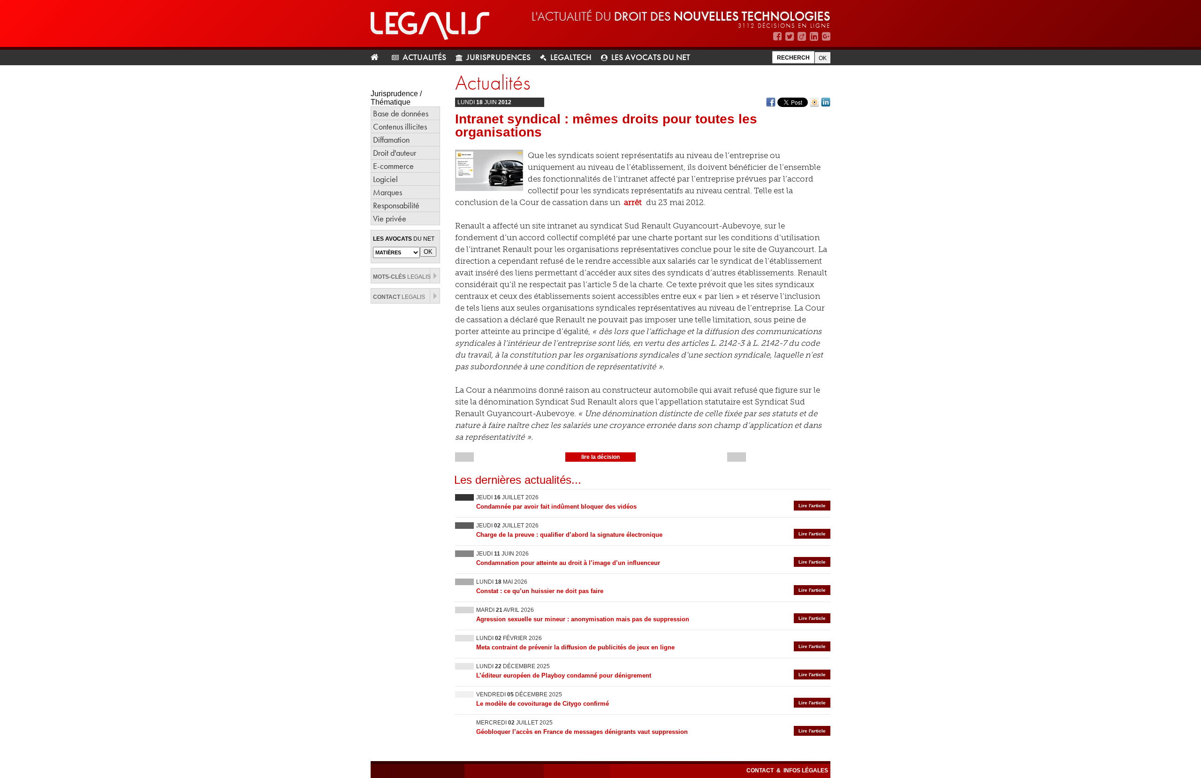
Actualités (424, 57)
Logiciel (385, 179)
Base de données (400, 113)
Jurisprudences (498, 57)
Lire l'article (812, 505)
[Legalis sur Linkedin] (814, 36)
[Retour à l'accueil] (378, 57)
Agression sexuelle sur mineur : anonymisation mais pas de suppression (582, 619)
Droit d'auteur (394, 152)
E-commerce (393, 165)
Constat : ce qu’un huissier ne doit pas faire (539, 591)
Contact (760, 770)
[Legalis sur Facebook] (777, 36)
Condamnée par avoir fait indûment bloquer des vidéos (556, 506)
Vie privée (389, 218)
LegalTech (571, 57)
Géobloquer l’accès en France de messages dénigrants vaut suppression (582, 731)
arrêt (633, 202)
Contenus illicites (400, 126)
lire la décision (600, 457)
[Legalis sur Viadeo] (802, 36)
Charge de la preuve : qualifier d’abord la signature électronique (569, 534)
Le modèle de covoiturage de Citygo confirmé (542, 703)
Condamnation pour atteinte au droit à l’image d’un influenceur (568, 562)
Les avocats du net (650, 57)
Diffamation (391, 139)
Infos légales (805, 770)
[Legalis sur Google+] (826, 36)
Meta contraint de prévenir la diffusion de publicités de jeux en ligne (575, 647)
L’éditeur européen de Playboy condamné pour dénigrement (563, 675)
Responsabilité (396, 205)
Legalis (402, 277)
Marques (387, 192)
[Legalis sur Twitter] (789, 36)
